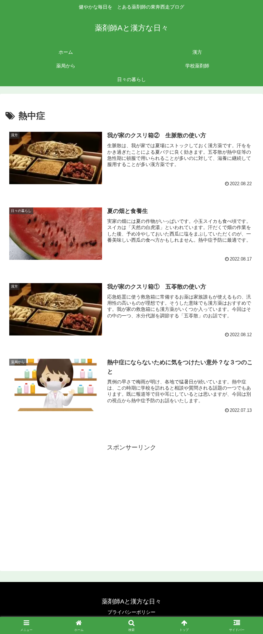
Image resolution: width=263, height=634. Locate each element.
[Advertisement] (131, 501)
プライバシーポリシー (131, 612)
